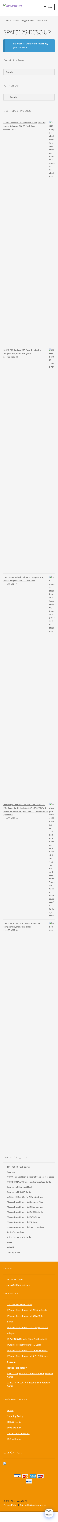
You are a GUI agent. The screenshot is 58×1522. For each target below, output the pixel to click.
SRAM (9, 1242)
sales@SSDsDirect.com (18, 1284)
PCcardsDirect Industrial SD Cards (22, 1222)
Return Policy (14, 1421)
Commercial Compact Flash (19, 1187)
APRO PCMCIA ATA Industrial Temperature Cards (29, 1182)
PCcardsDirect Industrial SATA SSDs (23, 1217)
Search (29, 1517)
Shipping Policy (15, 1416)
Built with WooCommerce (32, 1504)
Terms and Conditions (18, 1433)
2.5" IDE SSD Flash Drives (18, 1167)
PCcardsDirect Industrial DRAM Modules (25, 1207)
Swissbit (11, 1247)
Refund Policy (14, 1439)
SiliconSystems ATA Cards (19, 1237)
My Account (9, 1517)
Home (8, 20)
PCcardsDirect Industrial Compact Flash (25, 1202)
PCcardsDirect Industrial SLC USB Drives (25, 1227)
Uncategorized (13, 1252)
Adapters (11, 1172)
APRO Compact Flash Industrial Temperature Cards (30, 1176)
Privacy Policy (14, 1427)
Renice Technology (15, 1232)
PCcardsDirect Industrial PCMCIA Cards (25, 1212)
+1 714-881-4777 (15, 1279)
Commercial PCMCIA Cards (19, 1192)
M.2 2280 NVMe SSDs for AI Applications (25, 1197)
